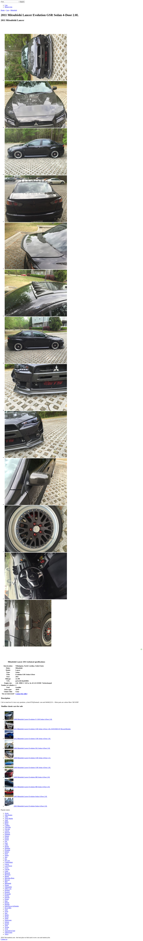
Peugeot (7, 892)
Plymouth (8, 894)
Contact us (4, 939)
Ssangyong (8, 920)
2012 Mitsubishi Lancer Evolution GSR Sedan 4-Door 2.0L (32, 738)
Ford (6, 843)
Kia (6, 859)
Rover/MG (8, 908)
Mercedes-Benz (9, 878)
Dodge (7, 838)
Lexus (6, 867)
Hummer (7, 848)
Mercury (7, 880)
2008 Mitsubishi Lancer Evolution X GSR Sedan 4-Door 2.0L (32, 719)
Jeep (6, 857)
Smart (6, 918)
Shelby (7, 915)
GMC (6, 845)
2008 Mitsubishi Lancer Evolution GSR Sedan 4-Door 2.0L (32, 767)
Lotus (6, 871)
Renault (7, 904)
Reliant (7, 902)
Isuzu (6, 853)
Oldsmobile (8, 887)
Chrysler (7, 829)
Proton (7, 899)
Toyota (7, 927)
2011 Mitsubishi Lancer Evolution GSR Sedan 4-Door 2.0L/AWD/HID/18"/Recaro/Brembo (42, 729)
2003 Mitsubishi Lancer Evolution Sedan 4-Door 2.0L (30, 806)
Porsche (7, 897)
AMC (6, 817)
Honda (7, 846)
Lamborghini (9, 862)
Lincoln (7, 869)
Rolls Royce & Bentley (12, 906)
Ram (6, 901)
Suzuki (7, 924)
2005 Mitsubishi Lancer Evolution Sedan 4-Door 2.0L (30, 796)
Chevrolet (8, 827)
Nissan (7, 885)
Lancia (7, 864)
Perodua (7, 890)
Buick (6, 824)
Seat (6, 913)
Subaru (7, 922)
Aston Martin (9, 818)
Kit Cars (7, 860)
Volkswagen (8, 932)
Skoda (7, 917)
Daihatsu (7, 834)
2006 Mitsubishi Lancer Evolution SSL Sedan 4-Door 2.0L (31, 748)
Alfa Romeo (8, 815)
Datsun (7, 836)
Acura (6, 813)
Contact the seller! (21, 694)
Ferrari (7, 839)
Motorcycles (8, 7)
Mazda (7, 876)
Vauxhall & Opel (10, 931)
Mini (6, 881)
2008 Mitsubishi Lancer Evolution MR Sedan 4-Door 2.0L (31, 777)
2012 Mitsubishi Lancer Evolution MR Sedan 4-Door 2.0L (31, 787)
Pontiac (7, 895)
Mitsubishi (8, 883)
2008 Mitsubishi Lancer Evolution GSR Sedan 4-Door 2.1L (32, 758)
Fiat (6, 841)
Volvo (6, 934)
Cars (6, 5)
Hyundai (7, 850)
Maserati (7, 873)
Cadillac (7, 825)
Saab (6, 910)
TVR (6, 929)
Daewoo (7, 832)
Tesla (6, 925)
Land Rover (8, 866)
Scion (6, 911)
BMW (7, 822)
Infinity (7, 852)
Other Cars (8, 888)
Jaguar (7, 855)
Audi (6, 820)
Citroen (7, 831)
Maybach (7, 874)
